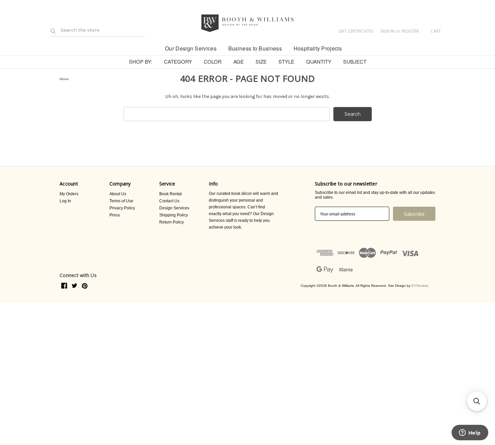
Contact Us (169, 201)
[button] (477, 401)
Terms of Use (121, 201)
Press (114, 215)
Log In (65, 201)
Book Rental (170, 194)
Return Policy (171, 222)
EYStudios (419, 285)
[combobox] (227, 114)
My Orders (69, 194)
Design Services (174, 208)
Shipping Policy (173, 215)
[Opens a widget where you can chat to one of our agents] (469, 433)
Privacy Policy (122, 208)
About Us (117, 194)
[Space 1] (153, 47)
